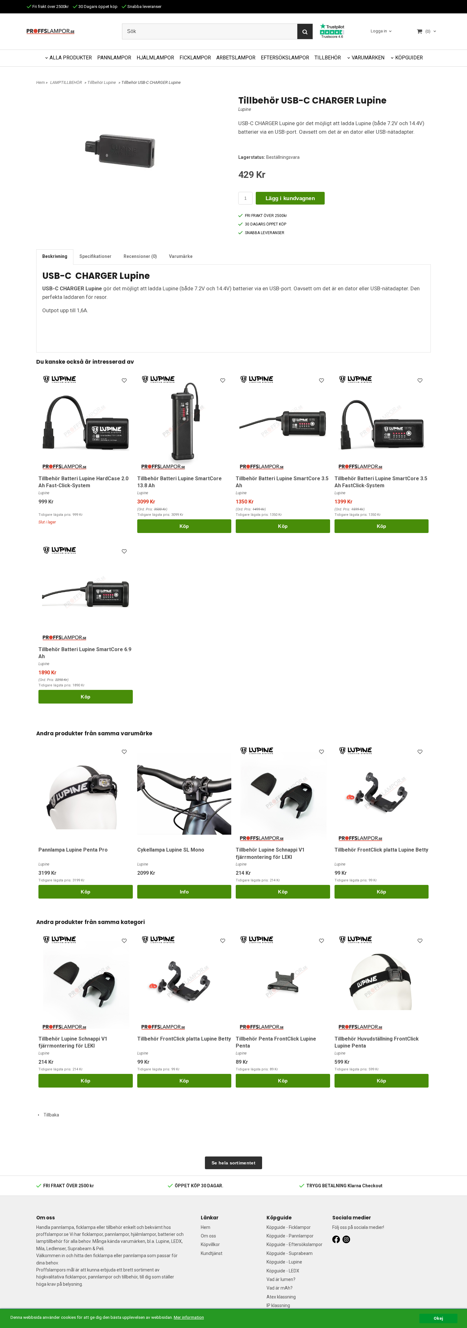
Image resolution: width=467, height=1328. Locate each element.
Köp (184, 526)
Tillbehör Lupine (101, 82)
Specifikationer (95, 256)
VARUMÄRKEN (368, 58)
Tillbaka (50, 1114)
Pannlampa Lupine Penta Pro (73, 850)
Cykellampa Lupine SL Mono (170, 850)
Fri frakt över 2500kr (50, 6)
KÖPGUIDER (409, 58)
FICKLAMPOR (195, 58)
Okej (438, 1318)
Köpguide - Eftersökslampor (294, 1244)
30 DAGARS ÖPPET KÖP (265, 224)
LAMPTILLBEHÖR (66, 82)
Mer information (189, 1317)
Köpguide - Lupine (284, 1261)
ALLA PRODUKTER (71, 58)
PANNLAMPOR (114, 58)
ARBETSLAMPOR (235, 58)
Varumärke (181, 256)
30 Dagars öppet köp (98, 6)
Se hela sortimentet (233, 1162)
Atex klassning (281, 1296)
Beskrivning (54, 256)
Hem (40, 82)
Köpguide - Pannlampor (290, 1235)
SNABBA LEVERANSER (264, 233)
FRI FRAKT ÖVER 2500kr (266, 215)
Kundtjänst (211, 1253)
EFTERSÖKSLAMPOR (285, 58)
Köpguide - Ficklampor (289, 1227)
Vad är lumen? (281, 1279)
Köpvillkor (210, 1244)
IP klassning (278, 1305)
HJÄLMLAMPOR (155, 58)
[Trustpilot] (332, 30)
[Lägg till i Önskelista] (125, 381)
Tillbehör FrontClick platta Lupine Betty (381, 850)
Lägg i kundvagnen (290, 198)
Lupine (244, 109)
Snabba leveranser (143, 6)
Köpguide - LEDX (283, 1270)
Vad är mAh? (280, 1288)
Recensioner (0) (140, 256)
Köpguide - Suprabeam (290, 1253)
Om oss (208, 1235)
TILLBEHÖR (328, 58)
